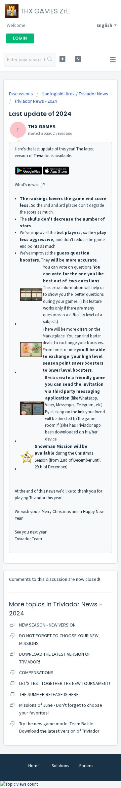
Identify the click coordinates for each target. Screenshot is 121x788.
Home (33, 766)
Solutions (60, 766)
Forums (86, 766)
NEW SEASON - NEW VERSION (47, 625)
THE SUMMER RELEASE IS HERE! (49, 694)
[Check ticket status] (78, 58)
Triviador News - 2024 (35, 101)
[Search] (50, 59)
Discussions (21, 94)
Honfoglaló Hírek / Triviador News (75, 94)
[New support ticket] (62, 58)
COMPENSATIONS (36, 672)
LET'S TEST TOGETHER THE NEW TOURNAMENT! (64, 683)
